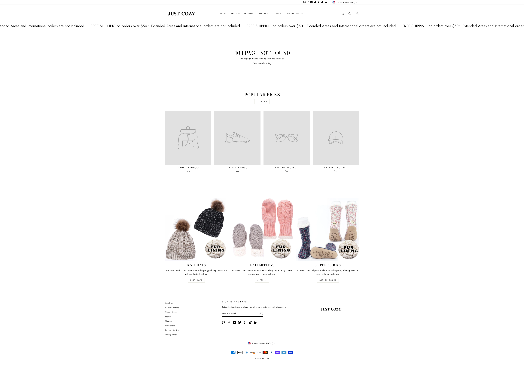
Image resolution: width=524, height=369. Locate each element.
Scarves (168, 316)
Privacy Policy (171, 334)
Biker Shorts (170, 325)
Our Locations (295, 13)
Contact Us (265, 13)
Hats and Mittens (172, 307)
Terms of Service (172, 330)
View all (262, 101)
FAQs (279, 13)
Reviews (249, 13)
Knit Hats (196, 280)
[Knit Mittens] (262, 229)
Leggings (169, 303)
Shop (234, 13)
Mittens (262, 280)
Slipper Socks (328, 280)
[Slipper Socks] (327, 229)
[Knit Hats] (196, 229)
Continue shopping (262, 63)
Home (223, 13)
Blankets (168, 321)
